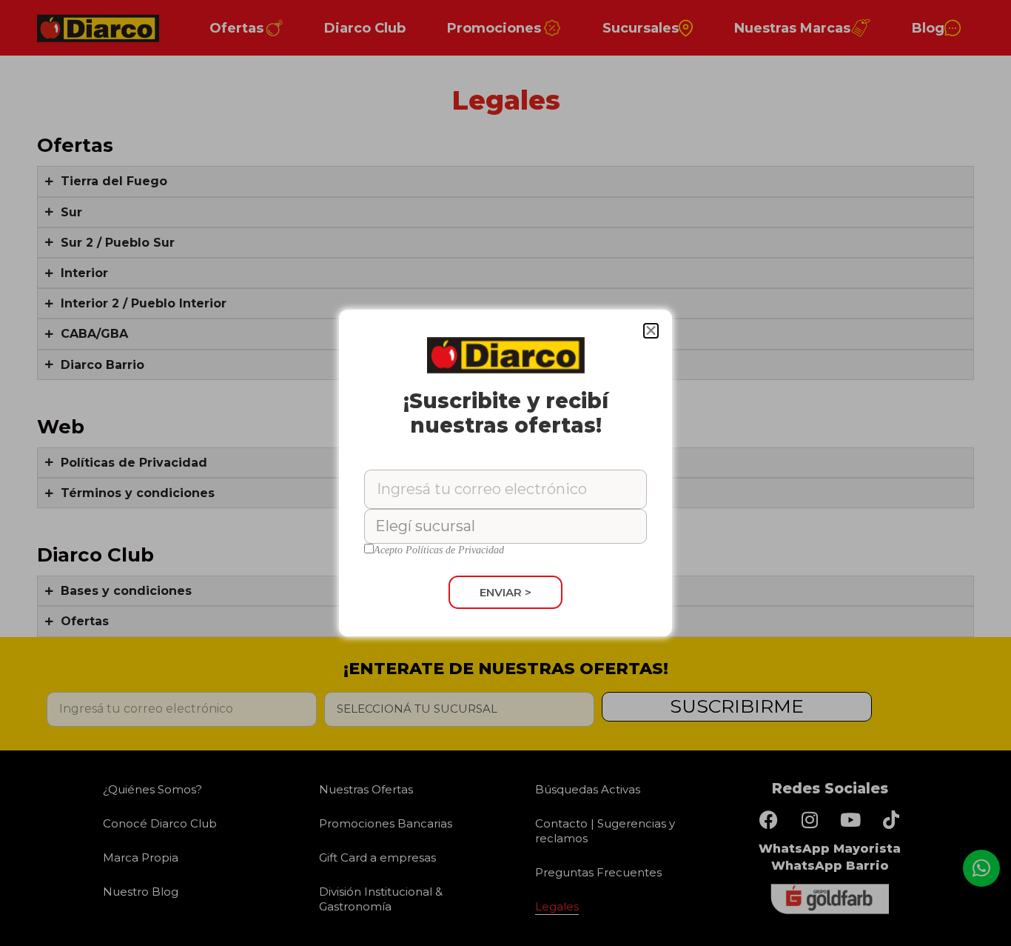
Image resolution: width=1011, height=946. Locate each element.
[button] (651, 330)
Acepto (439, 550)
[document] (505, 473)
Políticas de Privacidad (455, 550)
